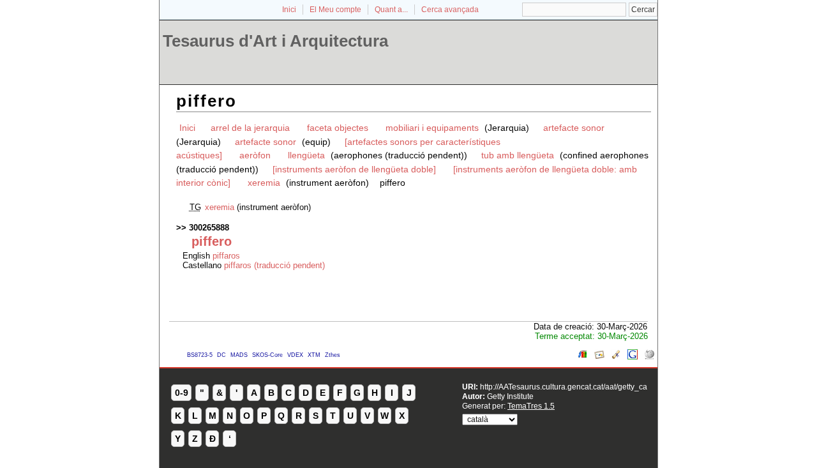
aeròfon (255, 155)
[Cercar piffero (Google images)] (599, 356)
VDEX (295, 355)
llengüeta (306, 155)
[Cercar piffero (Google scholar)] (616, 356)
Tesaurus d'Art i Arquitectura (275, 40)
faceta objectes (337, 128)
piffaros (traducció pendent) (274, 265)
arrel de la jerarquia (250, 128)
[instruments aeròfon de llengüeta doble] (354, 169)
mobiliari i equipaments (433, 128)
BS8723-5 (200, 355)
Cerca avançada (450, 9)
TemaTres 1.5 (531, 406)
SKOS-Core (267, 355)
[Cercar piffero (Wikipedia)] (649, 356)
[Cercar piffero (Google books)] (583, 356)
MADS (239, 355)
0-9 (181, 393)
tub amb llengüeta (517, 155)
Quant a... (391, 9)
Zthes (332, 355)
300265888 (209, 227)
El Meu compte (335, 9)
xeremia (265, 182)
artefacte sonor (573, 128)
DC (221, 355)
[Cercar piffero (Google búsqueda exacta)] (632, 356)
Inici (289, 9)
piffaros (226, 255)
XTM (314, 355)
